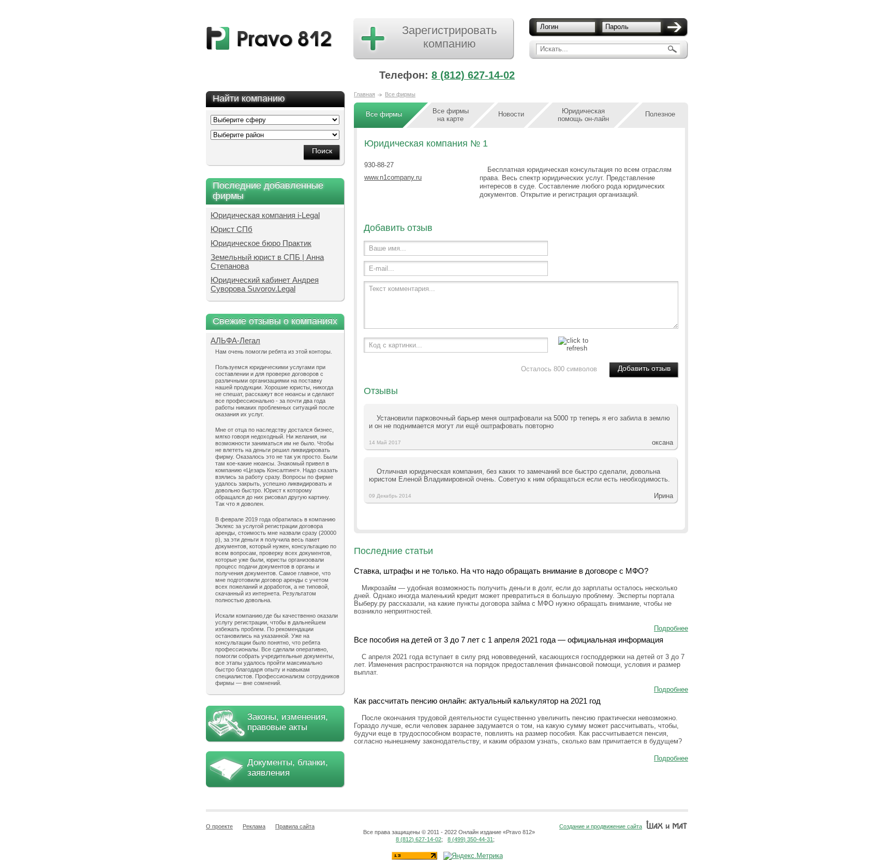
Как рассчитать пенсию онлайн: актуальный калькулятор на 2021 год (477, 700)
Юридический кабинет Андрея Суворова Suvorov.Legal (265, 284)
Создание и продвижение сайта (600, 826)
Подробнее (671, 628)
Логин (549, 27)
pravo (269, 38)
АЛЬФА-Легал (235, 340)
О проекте (219, 826)
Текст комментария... (402, 289)
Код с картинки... (395, 345)
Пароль (617, 27)
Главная (364, 94)
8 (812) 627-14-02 (473, 75)
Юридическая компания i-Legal (265, 215)
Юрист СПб (231, 229)
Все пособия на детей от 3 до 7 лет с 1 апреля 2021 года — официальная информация (508, 639)
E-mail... (381, 268)
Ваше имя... (387, 248)
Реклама (254, 826)
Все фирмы (400, 94)
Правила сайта (295, 826)
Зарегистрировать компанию (449, 37)
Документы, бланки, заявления (287, 767)
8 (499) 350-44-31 (470, 839)
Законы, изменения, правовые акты (287, 722)
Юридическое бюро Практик (261, 243)
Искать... (554, 49)
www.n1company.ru (393, 177)
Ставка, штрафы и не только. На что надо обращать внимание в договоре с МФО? (501, 570)
